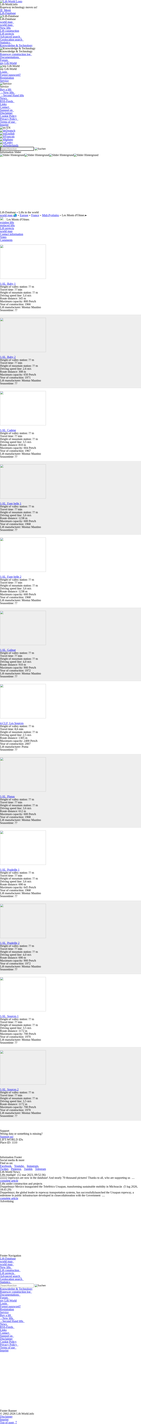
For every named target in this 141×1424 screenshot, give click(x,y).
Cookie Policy (8, 115)
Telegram (40, 1168)
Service (4, 80)
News (4, 98)
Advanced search (10, 36)
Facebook (5, 1166)
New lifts (5, 27)
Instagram (32, 1166)
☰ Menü (5, 10)
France (35, 215)
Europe (24, 215)
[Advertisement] (70, 185)
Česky (9, 142)
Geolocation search (12, 39)
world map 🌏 (8, 215)
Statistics (6, 42)
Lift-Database (8, 13)
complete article (9, 1180)
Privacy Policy (9, 118)
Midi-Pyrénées (50, 215)
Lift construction (9, 30)
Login (4, 71)
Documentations (10, 57)
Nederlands (11, 145)
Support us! (6, 1136)
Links (3, 104)
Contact (5, 107)
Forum (4, 60)
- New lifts (7, 92)
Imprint (4, 124)
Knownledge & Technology (16, 45)
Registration (7, 77)
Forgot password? (10, 74)
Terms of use (8, 121)
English (10, 133)
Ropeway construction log (16, 54)
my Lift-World (8, 63)
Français (10, 136)
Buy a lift (6, 1315)
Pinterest (16, 1168)
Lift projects (7, 33)
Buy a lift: (6, 89)
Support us (7, 110)
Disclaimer (6, 113)
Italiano (8, 139)
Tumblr (28, 1168)
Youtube (19, 1166)
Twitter (4, 1168)
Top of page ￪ (8, 1422)
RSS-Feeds (7, 101)
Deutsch (10, 130)
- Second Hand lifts (12, 95)
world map (7, 21)
